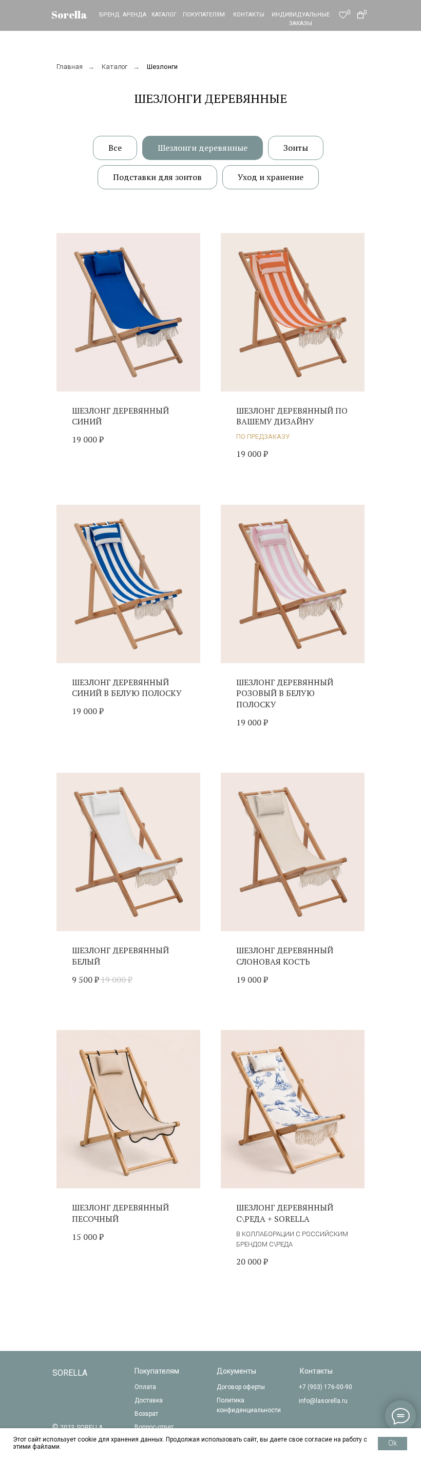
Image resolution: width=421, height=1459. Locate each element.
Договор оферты (241, 1387)
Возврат (146, 1413)
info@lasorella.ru (323, 1400)
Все (115, 147)
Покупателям (157, 1371)
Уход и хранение (270, 177)
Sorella (69, 15)
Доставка (149, 1400)
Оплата (145, 1387)
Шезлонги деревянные (202, 147)
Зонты (295, 147)
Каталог (115, 66)
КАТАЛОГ (164, 14)
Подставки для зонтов (157, 177)
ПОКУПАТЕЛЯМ (204, 14)
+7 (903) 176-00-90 (325, 1387)
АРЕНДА (134, 14)
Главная (69, 66)
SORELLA (69, 1373)
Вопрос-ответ (154, 1427)
